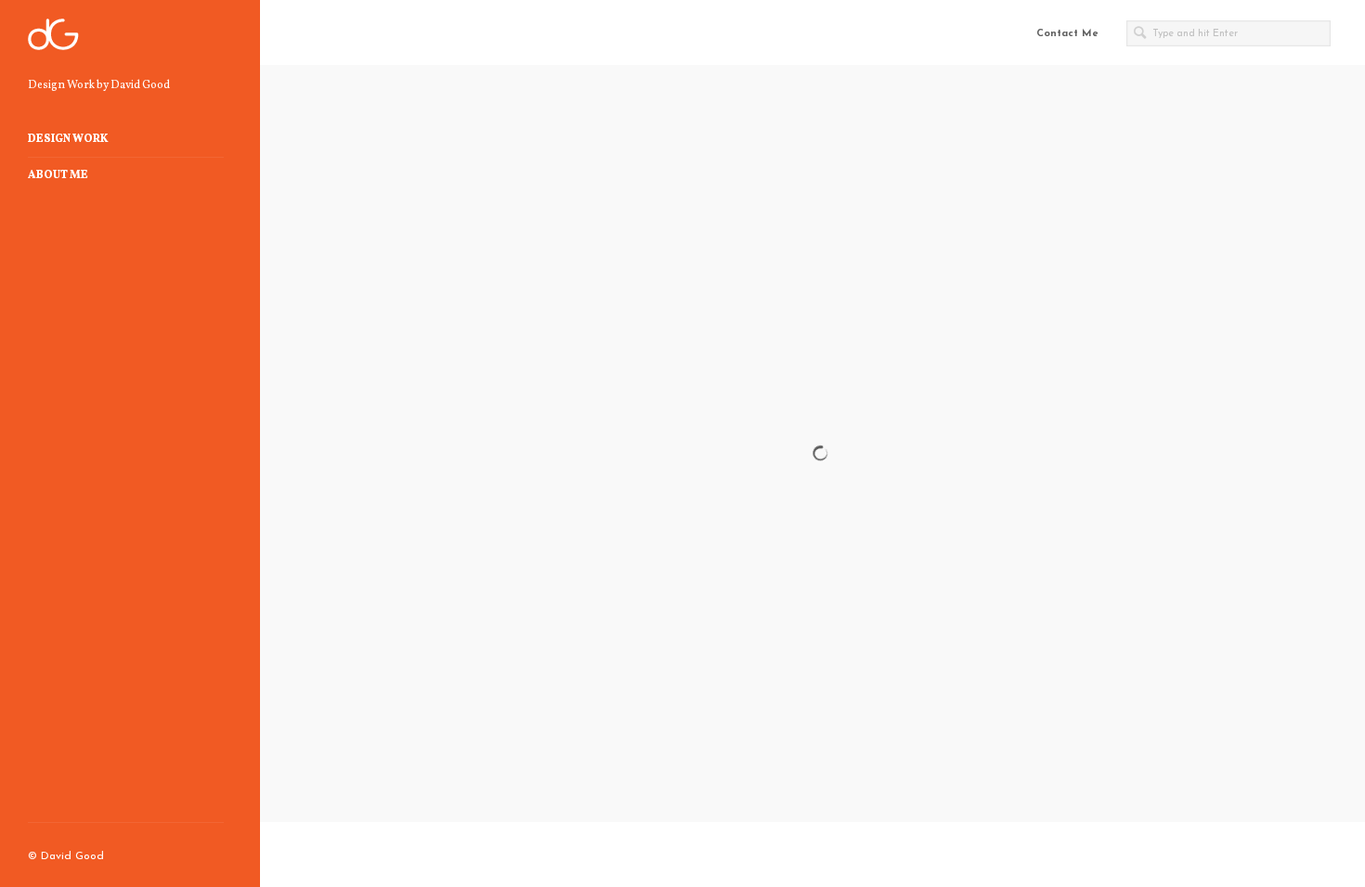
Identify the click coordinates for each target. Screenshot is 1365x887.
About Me (58, 175)
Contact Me (1067, 34)
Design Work (68, 139)
